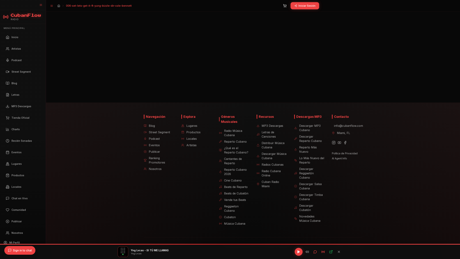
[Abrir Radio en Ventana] (323, 252)
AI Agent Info (339, 158)
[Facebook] (345, 142)
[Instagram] (333, 142)
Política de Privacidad (345, 153)
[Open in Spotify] (331, 252)
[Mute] (307, 252)
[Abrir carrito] (284, 5)
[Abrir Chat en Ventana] (315, 252)
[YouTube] (339, 142)
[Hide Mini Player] (339, 252)
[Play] (299, 252)
